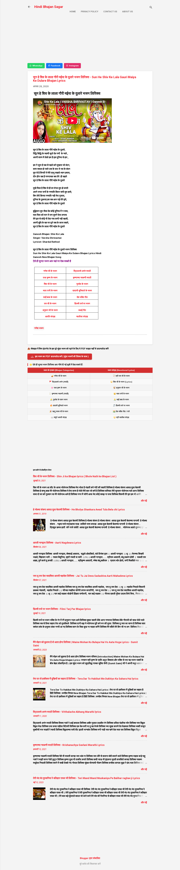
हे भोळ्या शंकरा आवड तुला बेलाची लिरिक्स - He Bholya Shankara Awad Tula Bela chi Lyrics (79, 509)
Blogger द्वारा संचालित (90, 858)
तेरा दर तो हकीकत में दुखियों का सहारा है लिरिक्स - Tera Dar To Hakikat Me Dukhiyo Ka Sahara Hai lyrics (85, 678)
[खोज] (151, 7)
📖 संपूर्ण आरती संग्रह (59, 417)
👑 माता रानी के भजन (121, 393)
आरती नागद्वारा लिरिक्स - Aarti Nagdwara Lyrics (57, 542)
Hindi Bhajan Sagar (48, 7)
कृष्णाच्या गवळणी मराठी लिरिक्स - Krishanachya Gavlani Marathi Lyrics (68, 744)
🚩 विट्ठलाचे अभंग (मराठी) (58, 382)
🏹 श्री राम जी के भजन (121, 376)
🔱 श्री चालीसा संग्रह (121, 417)
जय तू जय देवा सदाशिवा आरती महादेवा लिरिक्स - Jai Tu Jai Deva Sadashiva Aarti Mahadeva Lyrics (83, 575)
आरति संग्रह (50, 316)
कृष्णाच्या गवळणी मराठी (82, 277)
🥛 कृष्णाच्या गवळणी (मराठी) (59, 393)
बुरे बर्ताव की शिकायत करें (90, 863)
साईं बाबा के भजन (50, 297)
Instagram (74, 65)
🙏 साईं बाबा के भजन (121, 399)
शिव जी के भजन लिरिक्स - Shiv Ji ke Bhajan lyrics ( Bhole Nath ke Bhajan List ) (74, 476)
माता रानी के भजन (50, 290)
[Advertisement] (90, 40)
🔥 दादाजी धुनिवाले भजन (59, 405)
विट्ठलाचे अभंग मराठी (82, 271)
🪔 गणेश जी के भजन (58, 376)
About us (127, 11)
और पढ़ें (144, 500)
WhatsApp (37, 65)
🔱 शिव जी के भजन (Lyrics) (121, 382)
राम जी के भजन (50, 303)
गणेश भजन (39, 328)
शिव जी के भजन (50, 284)
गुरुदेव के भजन (82, 284)
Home (73, 11)
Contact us (110, 11)
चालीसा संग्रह (82, 316)
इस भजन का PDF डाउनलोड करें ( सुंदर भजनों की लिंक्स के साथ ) (62, 356)
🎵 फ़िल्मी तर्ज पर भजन (121, 405)
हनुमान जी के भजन (50, 310)
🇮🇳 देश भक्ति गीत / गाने (121, 411)
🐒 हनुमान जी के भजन (121, 388)
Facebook (55, 65)
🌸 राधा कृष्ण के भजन (59, 388)
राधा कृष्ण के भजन (50, 277)
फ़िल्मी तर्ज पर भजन (82, 303)
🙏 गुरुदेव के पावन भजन (59, 399)
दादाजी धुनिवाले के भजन (82, 290)
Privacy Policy (89, 11)
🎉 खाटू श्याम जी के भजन (59, 411)
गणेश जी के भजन (50, 271)
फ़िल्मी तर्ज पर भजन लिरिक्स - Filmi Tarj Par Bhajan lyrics (62, 608)
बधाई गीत (82, 310)
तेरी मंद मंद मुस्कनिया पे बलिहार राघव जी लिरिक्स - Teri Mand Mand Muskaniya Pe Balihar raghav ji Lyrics (86, 778)
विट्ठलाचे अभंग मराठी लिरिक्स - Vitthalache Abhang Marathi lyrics (67, 711)
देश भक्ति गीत (82, 297)
